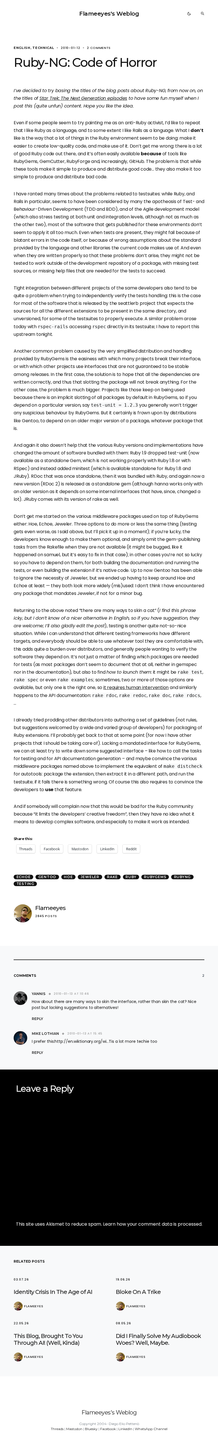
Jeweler (90, 877)
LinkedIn (125, 1429)
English (22, 48)
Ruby (130, 877)
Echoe (23, 877)
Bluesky (91, 1429)
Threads (57, 1429)
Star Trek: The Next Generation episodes (83, 98)
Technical (43, 48)
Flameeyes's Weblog (109, 13)
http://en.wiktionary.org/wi (80, 1041)
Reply (37, 1019)
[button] (189, 13)
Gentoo (47, 877)
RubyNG (182, 877)
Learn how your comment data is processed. (152, 1224)
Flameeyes (50, 907)
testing (25, 884)
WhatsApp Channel (151, 1429)
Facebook (108, 1429)
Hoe (68, 877)
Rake (112, 877)
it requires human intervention (136, 687)
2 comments (99, 47)
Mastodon (74, 1429)
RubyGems (155, 877)
